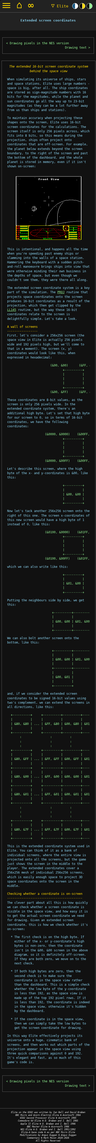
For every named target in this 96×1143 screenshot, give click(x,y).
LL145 (11, 310)
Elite (59, 6)
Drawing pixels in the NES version (39, 43)
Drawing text (76, 47)
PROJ (61, 292)
